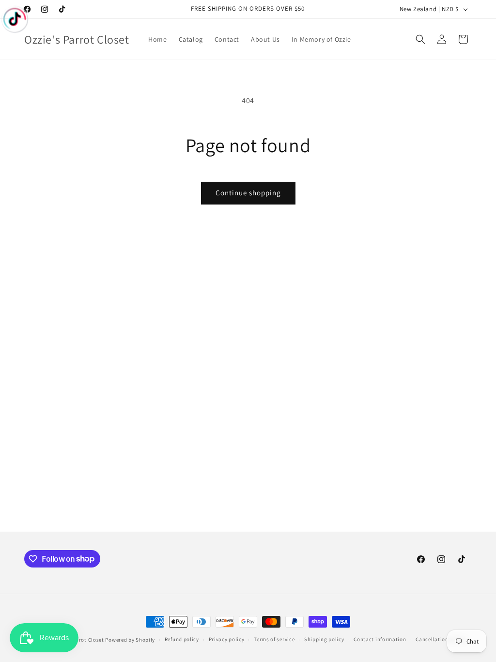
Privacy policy (227, 639)
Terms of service (274, 639)
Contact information (380, 639)
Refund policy (182, 639)
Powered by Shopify (130, 639)
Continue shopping (248, 192)
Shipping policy (324, 639)
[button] (420, 39)
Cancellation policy (440, 639)
